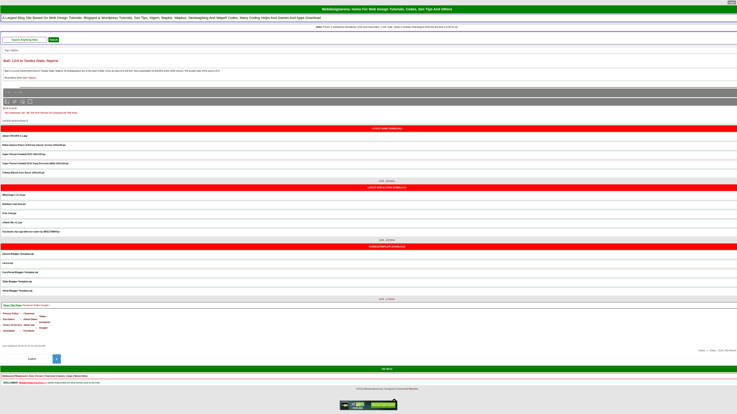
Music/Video (81, 376)
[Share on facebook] (7, 103)
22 (387, 181)
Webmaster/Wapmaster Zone (18, 376)
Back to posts (10, 108)
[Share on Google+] (23, 103)
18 (389, 299)
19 (392, 299)
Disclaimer (9, 319)
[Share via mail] (29, 103)
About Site (29, 325)
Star (16, 92)
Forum (39, 376)
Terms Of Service (12, 325)
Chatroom (28, 313)
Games (61, 376)
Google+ (45, 305)
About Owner (30, 319)
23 (389, 181)
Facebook (27, 305)
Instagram (44, 322)
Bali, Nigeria (29, 77)
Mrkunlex (413, 389)
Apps (70, 376)
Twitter (36, 305)
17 (387, 299)
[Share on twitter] (15, 103)
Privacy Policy (11, 313)
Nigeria (14, 50)
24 (392, 181)
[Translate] (57, 359)
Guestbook (9, 330)
